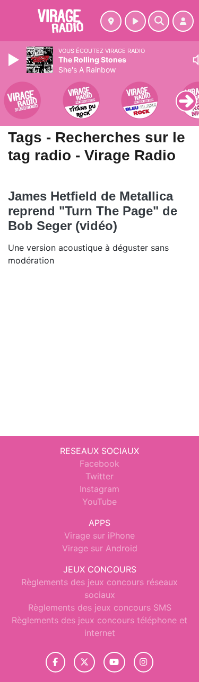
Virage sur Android (99, 548)
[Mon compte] (183, 21)
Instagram (99, 489)
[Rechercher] (158, 21)
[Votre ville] (111, 21)
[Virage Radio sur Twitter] (84, 662)
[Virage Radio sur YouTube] (114, 662)
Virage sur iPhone (99, 535)
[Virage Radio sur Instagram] (144, 662)
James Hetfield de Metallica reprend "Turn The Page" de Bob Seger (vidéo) (92, 211)
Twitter (99, 476)
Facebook (99, 463)
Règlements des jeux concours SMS (99, 607)
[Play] (14, 59)
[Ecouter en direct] (135, 21)
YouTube (99, 501)
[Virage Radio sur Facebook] (56, 662)
